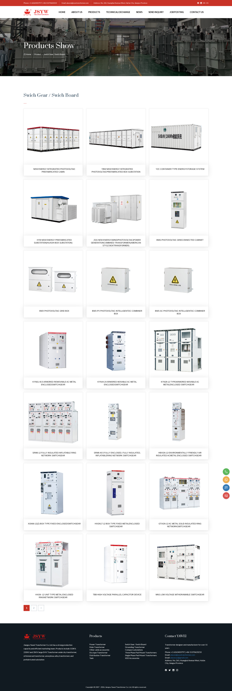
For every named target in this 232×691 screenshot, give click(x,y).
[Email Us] (226, 495)
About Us (76, 12)
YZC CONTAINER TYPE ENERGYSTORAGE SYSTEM (180, 169)
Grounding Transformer (135, 647)
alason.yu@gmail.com (179, 657)
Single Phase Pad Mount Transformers (141, 655)
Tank (91, 658)
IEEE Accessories (132, 658)
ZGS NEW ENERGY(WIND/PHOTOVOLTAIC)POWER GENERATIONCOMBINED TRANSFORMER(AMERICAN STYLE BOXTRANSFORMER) (116, 243)
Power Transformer (97, 644)
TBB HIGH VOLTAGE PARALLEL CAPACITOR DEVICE (117, 594)
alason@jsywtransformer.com (77, 3)
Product (37, 54)
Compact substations (134, 650)
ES (207, 3)
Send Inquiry (156, 12)
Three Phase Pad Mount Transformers (141, 652)
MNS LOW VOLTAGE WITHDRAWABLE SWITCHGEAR (180, 594)
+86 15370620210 (50, 3)
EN (204, 3)
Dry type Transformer (98, 652)
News (139, 12)
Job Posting (177, 12)
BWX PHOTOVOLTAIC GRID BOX (54, 311)
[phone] (226, 471)
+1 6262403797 (35, 3)
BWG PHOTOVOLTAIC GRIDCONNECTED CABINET (179, 240)
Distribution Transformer (99, 655)
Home (62, 12)
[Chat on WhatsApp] (226, 479)
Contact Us (197, 12)
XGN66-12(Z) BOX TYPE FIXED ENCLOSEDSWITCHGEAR (54, 524)
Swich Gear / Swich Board (54, 54)
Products (94, 12)
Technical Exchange (118, 12)
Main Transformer (97, 647)
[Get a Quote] (226, 487)
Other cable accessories (99, 650)
